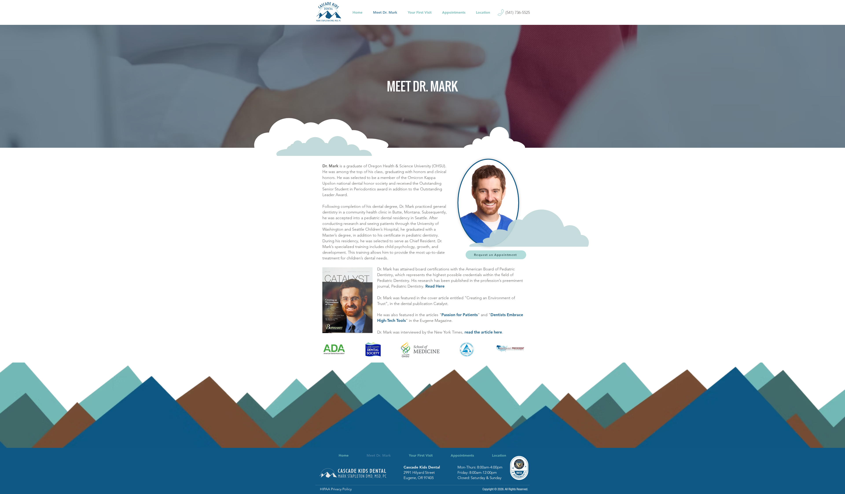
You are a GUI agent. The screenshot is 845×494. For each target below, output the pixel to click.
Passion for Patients (459, 314)
